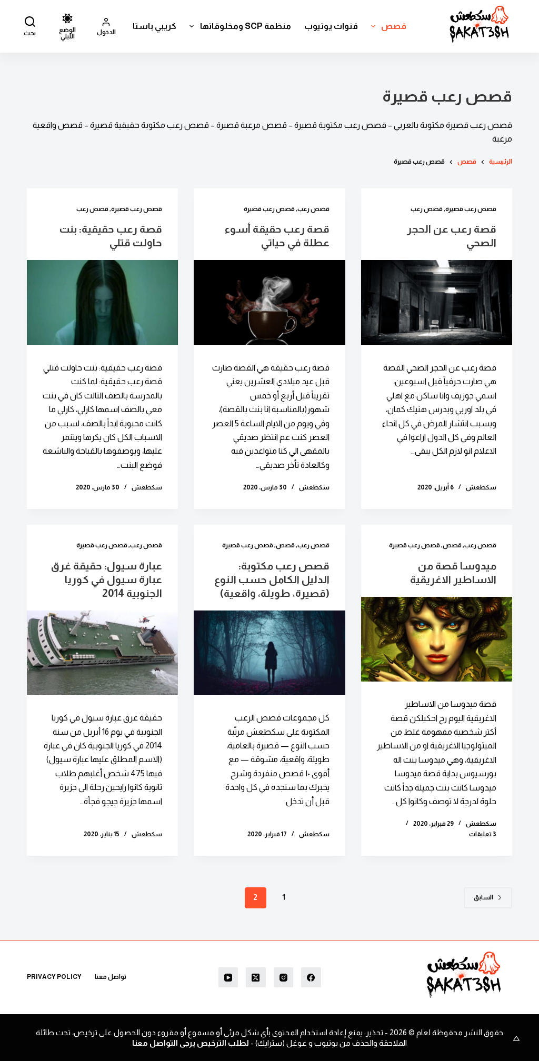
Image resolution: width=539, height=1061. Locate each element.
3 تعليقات (482, 834)
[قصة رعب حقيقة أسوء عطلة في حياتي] (269, 302)
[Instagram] (284, 977)
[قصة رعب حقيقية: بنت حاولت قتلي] (102, 302)
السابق (483, 897)
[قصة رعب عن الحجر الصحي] (436, 302)
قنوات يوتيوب (331, 26)
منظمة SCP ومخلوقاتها (245, 26)
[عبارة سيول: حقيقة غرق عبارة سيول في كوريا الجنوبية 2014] (102, 653)
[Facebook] (311, 977)
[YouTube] (228, 977)
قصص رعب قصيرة (470, 209)
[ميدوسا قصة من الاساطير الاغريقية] (436, 639)
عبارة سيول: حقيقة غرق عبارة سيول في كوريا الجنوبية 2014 (106, 579)
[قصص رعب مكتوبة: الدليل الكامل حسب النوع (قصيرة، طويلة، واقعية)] (269, 653)
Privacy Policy (54, 976)
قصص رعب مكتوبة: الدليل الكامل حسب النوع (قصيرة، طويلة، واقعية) (272, 579)
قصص (393, 26)
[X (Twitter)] (256, 977)
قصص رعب (427, 209)
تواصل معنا (110, 976)
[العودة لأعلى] (516, 1038)
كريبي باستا (154, 26)
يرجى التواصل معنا (163, 1042)
